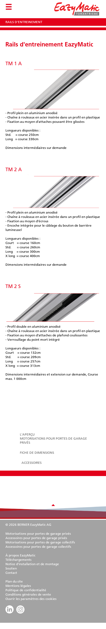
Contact (11, 573)
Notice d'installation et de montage (32, 564)
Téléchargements (18, 560)
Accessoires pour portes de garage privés (36, 538)
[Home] (76, 16)
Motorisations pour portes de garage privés (38, 533)
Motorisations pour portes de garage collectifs (40, 542)
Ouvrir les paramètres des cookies (31, 599)
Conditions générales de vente (28, 594)
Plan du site (14, 581)
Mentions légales (18, 586)
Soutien (11, 568)
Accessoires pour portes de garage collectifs (38, 546)
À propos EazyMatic (20, 555)
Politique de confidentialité (25, 590)
